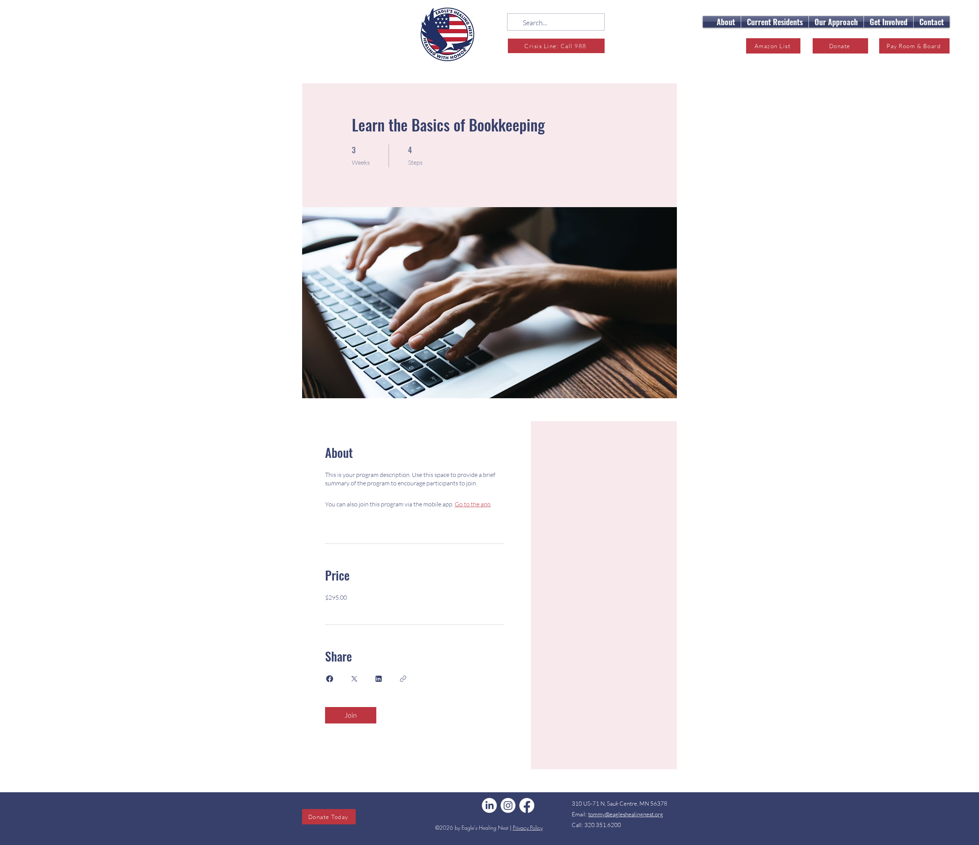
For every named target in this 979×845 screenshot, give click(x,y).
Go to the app (473, 504)
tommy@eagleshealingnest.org (625, 814)
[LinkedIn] (489, 805)
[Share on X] (354, 678)
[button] (726, 22)
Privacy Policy (528, 827)
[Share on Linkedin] (378, 678)
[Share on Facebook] (329, 678)
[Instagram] (508, 805)
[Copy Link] (403, 678)
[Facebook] (526, 805)
